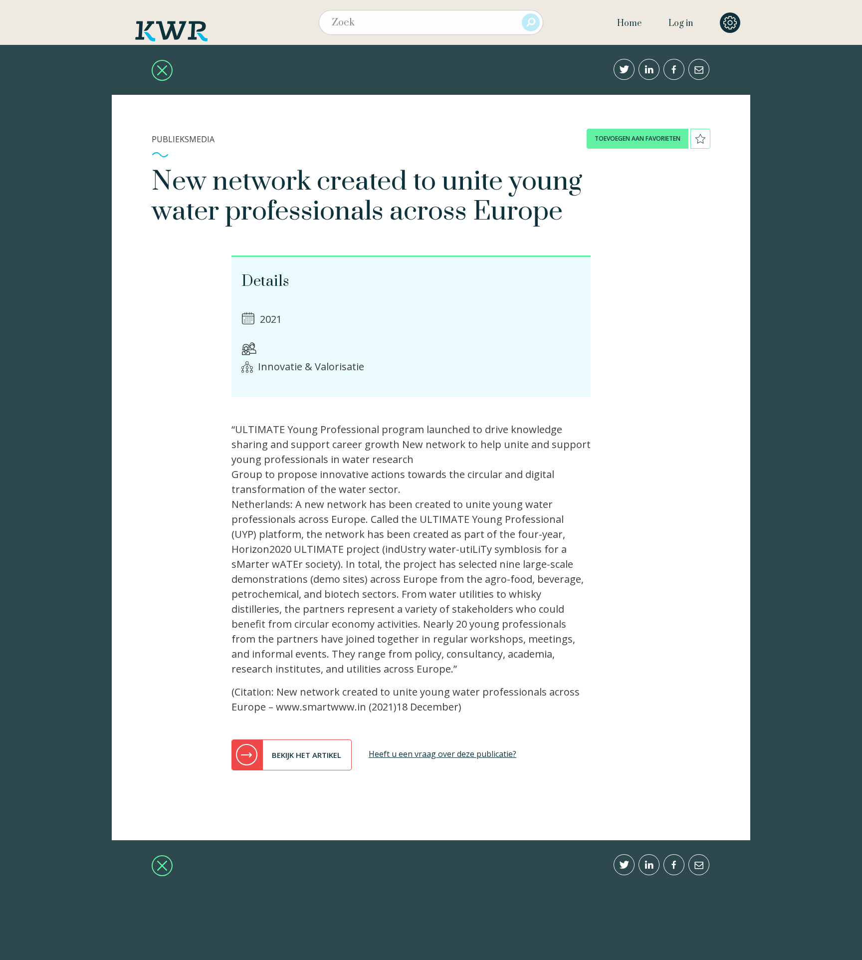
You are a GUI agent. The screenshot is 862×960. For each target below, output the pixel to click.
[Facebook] (673, 69)
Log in (680, 23)
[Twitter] (624, 69)
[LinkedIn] (649, 69)
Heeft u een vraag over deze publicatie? (442, 753)
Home (629, 23)
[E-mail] (698, 69)
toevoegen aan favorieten (637, 138)
